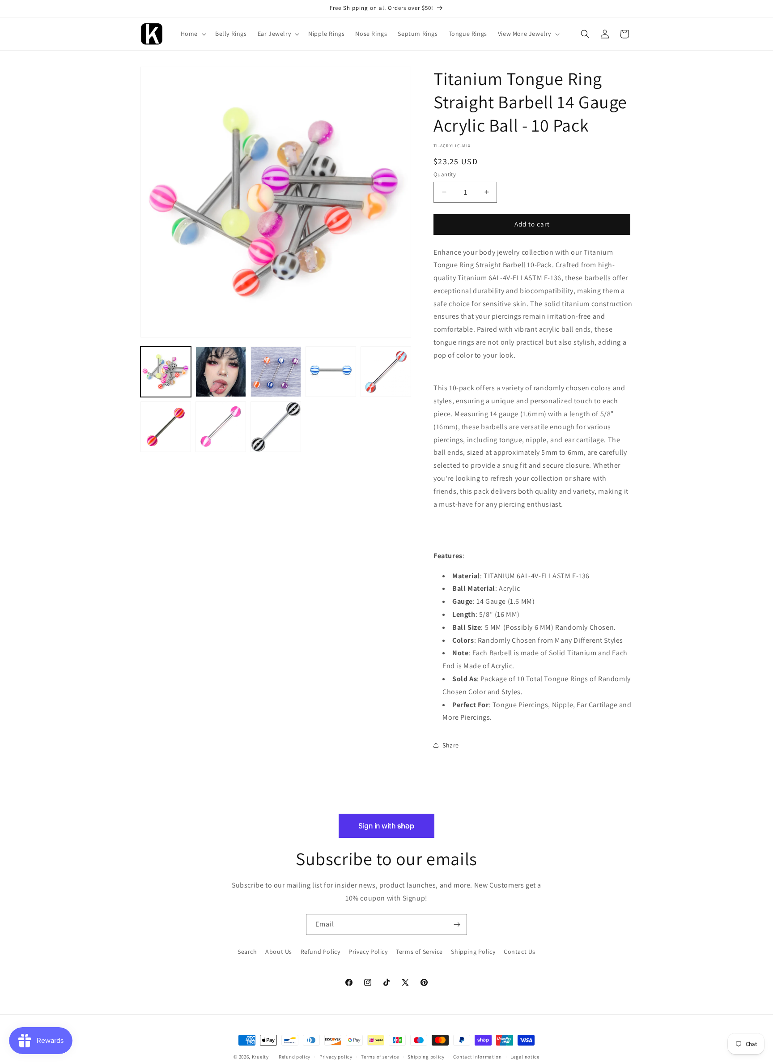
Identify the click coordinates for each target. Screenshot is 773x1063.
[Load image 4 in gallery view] (331, 371)
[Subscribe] (457, 924)
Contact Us (519, 952)
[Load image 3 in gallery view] (276, 371)
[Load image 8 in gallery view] (276, 426)
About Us (278, 952)
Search (247, 952)
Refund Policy (320, 952)
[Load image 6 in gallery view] (165, 426)
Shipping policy (426, 1057)
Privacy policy (336, 1057)
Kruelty (260, 1057)
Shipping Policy (473, 952)
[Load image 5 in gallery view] (386, 371)
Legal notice (524, 1057)
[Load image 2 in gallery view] (220, 371)
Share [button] (450, 745)
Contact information (477, 1057)
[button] (192, 33)
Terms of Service (419, 952)
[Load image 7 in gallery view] (220, 426)
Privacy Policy (367, 952)
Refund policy (294, 1057)
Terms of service (380, 1057)
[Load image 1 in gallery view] (165, 371)
